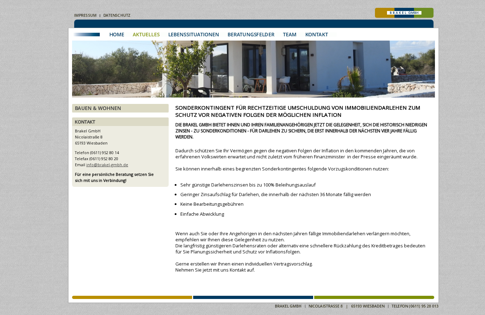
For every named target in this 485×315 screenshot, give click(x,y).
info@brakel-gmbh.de (107, 164)
